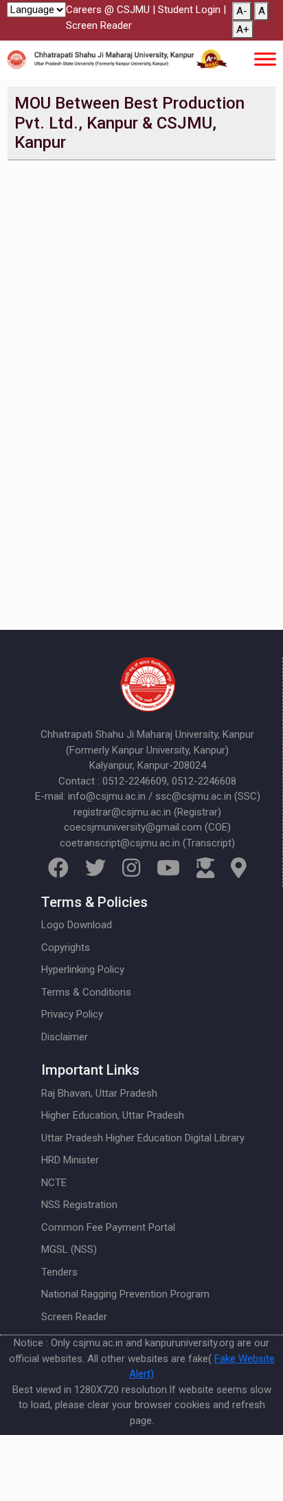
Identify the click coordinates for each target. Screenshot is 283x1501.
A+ (242, 29)
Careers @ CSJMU (108, 9)
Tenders (59, 1272)
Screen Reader (99, 25)
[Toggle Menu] (265, 58)
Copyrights (65, 947)
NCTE (54, 1182)
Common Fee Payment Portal (108, 1227)
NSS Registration (79, 1204)
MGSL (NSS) (69, 1249)
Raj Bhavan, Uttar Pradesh (99, 1093)
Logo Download (76, 925)
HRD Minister (70, 1160)
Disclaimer (64, 1037)
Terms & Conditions (86, 992)
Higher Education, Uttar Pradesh (112, 1115)
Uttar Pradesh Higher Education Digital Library (143, 1138)
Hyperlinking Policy (82, 969)
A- (241, 11)
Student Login (189, 9)
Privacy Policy (72, 1014)
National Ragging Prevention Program (125, 1294)
